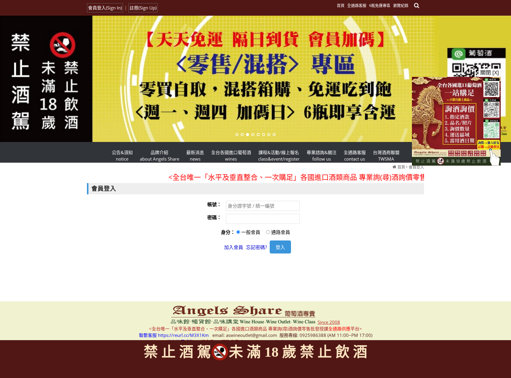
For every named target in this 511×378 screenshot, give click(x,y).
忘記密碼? (256, 247)
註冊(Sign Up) (143, 8)
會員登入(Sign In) (105, 8)
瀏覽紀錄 (400, 5)
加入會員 (233, 247)
